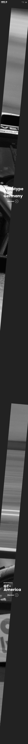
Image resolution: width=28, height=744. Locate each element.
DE (26, 2)
